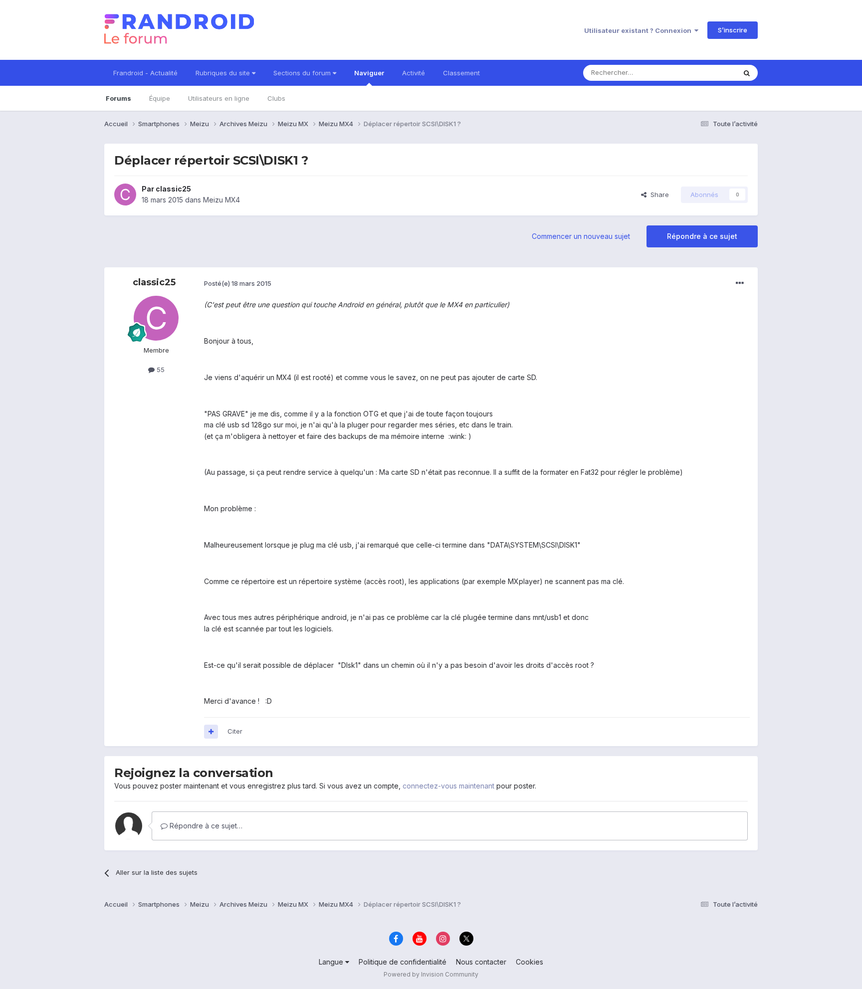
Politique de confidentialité (402, 962)
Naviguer (369, 73)
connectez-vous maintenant (448, 786)
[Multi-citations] (211, 732)
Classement (461, 73)
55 (160, 370)
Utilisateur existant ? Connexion (639, 30)
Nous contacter (481, 962)
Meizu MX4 (221, 200)
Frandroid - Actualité (145, 73)
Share (657, 194)
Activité (413, 73)
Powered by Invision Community (431, 974)
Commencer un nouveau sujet (581, 236)
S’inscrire (732, 30)
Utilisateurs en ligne (218, 98)
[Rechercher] (747, 73)
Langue (332, 962)
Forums (118, 98)
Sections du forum (303, 73)
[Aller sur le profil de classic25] (125, 194)
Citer (234, 731)
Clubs (276, 98)
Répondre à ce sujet (702, 236)
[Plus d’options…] (740, 283)
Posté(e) (237, 283)
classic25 (173, 189)
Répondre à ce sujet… (205, 825)
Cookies (529, 962)
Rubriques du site (224, 73)
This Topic (706, 72)
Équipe (159, 98)
